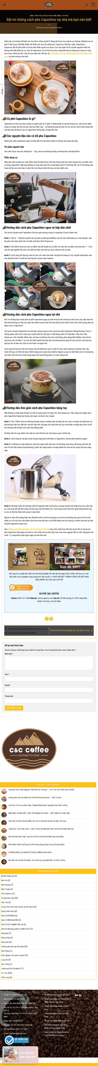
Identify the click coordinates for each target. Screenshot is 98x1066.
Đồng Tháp (5, 938)
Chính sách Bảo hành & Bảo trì (57, 1021)
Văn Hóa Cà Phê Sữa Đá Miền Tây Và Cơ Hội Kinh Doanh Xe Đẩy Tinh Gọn (37, 821)
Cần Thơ (4, 902)
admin (59, 28)
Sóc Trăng (5, 964)
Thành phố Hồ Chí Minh (10, 969)
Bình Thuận (5, 889)
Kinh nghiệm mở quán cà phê (12, 955)
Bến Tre (4, 880)
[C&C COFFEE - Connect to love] (49, 5)
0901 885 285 (27, 1057)
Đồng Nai (4, 933)
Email (7, 685)
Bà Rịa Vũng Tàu (7, 876)
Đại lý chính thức (7, 911)
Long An (4, 960)
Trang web (9, 696)
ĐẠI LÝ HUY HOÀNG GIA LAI (12, 924)
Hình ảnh (4, 942)
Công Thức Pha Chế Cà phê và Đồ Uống (45, 16)
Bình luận (9, 654)
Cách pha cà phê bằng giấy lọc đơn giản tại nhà (70, 630)
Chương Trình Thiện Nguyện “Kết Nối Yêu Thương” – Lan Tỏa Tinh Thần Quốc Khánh (41, 790)
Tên (7, 674)
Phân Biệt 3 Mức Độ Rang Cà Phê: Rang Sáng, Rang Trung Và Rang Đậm (36, 844)
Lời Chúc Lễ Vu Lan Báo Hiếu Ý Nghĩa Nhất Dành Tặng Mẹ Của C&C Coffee (38, 805)
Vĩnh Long (5, 977)
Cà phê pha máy (7, 898)
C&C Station (6, 894)
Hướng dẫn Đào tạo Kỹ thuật (12, 946)
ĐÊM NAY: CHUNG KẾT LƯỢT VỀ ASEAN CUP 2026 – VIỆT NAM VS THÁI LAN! (39, 813)
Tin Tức (65, 16)
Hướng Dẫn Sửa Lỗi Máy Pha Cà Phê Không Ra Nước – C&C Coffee (34, 797)
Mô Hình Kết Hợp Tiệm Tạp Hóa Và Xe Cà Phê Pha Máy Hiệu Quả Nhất (35, 837)
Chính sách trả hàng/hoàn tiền (56, 995)
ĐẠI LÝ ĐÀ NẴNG (8, 916)
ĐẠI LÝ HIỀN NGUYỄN (9, 920)
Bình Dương (5, 885)
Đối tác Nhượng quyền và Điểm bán (15, 929)
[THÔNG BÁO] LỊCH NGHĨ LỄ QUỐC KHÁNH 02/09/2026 (30, 852)
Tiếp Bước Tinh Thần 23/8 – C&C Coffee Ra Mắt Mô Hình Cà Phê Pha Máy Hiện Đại (41, 829)
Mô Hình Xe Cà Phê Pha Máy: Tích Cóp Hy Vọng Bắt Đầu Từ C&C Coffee (36, 860)
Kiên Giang (5, 951)
